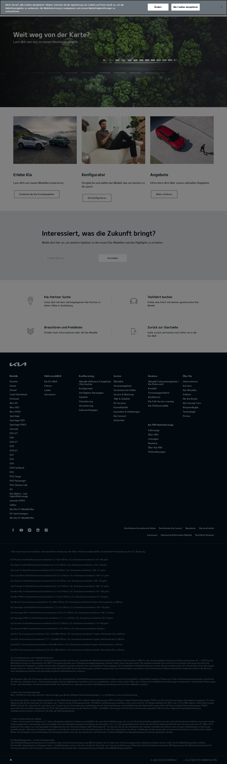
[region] (113, 7)
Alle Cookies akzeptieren (185, 7)
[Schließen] (221, 7)
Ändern (158, 7)
